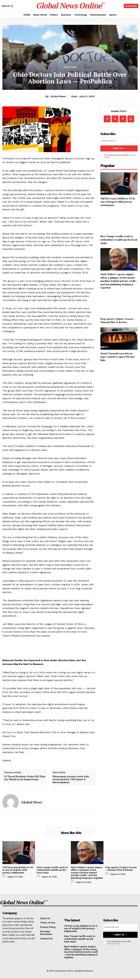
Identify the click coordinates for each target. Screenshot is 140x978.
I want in (117, 148)
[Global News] (10, 802)
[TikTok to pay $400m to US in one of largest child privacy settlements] (119, 183)
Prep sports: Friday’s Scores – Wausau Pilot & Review (117, 320)
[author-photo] (4, 876)
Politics (70, 67)
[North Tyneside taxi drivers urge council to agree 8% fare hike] (119, 338)
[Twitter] (115, 118)
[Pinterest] (123, 118)
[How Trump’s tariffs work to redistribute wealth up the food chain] (119, 221)
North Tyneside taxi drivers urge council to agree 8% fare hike (117, 357)
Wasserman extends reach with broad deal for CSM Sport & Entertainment (71, 779)
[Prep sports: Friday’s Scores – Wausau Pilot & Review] (119, 304)
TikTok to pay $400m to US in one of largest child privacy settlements (117, 202)
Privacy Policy (113, 944)
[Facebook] (107, 118)
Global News (58, 96)
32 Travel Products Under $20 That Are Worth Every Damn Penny (24, 778)
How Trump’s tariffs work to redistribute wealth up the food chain (118, 239)
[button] (8, 6)
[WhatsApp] (130, 118)
